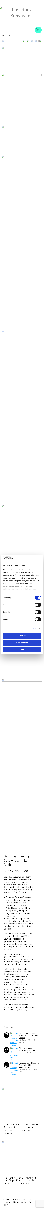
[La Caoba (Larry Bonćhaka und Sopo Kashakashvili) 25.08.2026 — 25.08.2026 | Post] (22, 1158)
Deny (22, 649)
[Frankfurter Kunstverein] (22, 16)
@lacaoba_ (24, 905)
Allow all (22, 636)
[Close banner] (40, 558)
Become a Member (38, 30)
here (24, 999)
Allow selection (22, 643)
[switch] (35, 605)
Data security (19, 1202)
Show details (31, 629)
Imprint (7, 1202)
